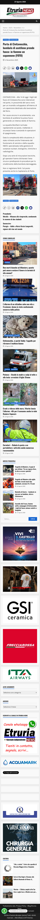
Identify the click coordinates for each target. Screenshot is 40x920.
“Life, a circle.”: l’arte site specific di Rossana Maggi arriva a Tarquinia (25, 865)
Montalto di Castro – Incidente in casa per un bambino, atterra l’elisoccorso (8, 495)
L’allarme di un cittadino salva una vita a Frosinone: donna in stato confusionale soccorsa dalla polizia (18, 307)
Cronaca (5, 40)
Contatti (31, 911)
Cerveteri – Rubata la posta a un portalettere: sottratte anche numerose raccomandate (18, 448)
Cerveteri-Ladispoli (17, 440)
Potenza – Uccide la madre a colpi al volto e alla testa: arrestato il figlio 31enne (20, 376)
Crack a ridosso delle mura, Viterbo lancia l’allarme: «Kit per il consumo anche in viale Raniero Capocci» (20, 411)
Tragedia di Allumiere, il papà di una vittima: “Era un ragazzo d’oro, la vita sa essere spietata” (8, 470)
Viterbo (7, 403)
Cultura (6, 858)
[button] (3, 21)
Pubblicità (23, 911)
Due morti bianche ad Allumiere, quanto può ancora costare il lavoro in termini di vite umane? (19, 270)
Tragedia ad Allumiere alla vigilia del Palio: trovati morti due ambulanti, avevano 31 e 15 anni (8, 483)
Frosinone (8, 299)
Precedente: (19, 216)
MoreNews (19, 918)
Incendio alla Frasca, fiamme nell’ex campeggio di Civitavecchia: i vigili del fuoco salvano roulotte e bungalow (8, 508)
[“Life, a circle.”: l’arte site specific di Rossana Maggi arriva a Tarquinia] (8, 868)
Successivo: (18, 226)
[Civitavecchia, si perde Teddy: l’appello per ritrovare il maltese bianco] (20, 326)
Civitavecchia (14, 40)
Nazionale (14, 369)
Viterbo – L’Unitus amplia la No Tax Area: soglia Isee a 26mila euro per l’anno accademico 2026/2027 (25, 890)
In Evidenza (20, 403)
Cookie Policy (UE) (11, 911)
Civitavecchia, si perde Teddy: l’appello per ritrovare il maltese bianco (19, 342)
